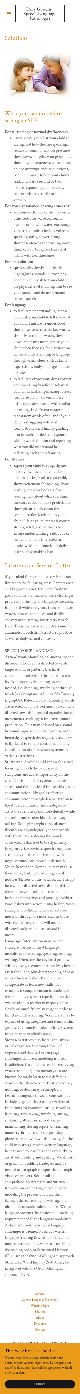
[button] (10, 13)
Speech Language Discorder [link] (40, 1300)
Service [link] (40, 1294)
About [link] (40, 1318)
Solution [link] (40, 1312)
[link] (39, 13)
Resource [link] (40, 1324)
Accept (40, 1384)
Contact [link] (40, 1330)
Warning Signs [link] (40, 1306)
